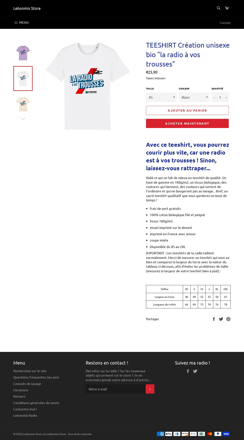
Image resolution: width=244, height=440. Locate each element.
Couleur (184, 88)
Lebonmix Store (27, 8)
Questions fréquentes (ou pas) (36, 377)
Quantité (217, 88)
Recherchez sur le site (29, 371)
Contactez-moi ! (25, 409)
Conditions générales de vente (36, 403)
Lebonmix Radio (25, 415)
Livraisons (20, 390)
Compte (225, 22)
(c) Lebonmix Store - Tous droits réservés (67, 434)
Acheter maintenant (187, 123)
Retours (19, 396)
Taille (150, 88)
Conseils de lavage (27, 384)
